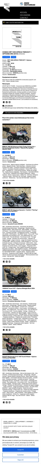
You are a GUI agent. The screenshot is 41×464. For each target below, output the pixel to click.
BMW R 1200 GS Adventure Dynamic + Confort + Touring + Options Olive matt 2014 (20, 210)
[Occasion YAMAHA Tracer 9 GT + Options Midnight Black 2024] (16, 276)
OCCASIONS (25, 15)
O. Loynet (14, 423)
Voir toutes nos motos (14, 22)
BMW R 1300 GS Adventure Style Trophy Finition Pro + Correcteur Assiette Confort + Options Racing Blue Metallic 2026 (19, 148)
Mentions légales (27, 426)
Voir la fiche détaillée (9, 180)
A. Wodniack (29, 421)
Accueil (23, 12)
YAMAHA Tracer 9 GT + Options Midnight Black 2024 (18, 288)
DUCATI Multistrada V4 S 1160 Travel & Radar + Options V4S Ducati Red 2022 (19, 357)
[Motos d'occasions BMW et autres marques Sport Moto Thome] (7, 8)
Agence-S (11, 421)
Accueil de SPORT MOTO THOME (12, 426)
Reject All (20, 460)
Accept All (20, 449)
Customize (20, 455)
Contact (24, 18)
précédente (8, 106)
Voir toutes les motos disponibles (14, 112)
